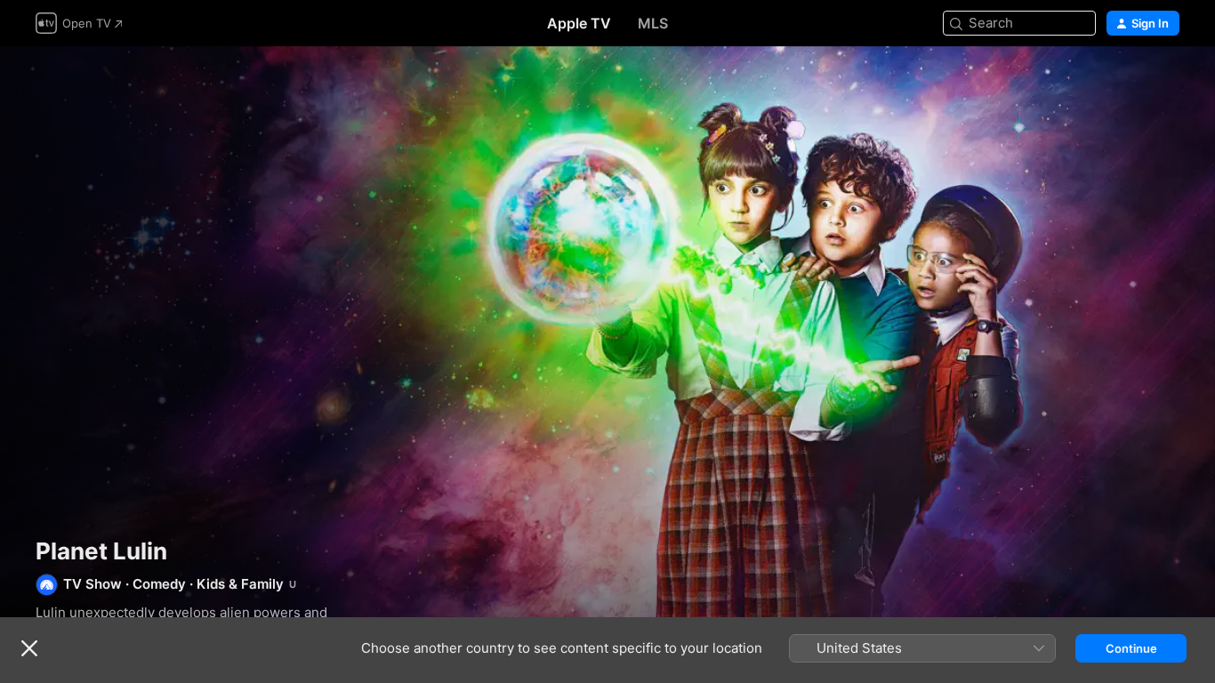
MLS (653, 23)
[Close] (29, 648)
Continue (1131, 648)
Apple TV (579, 23)
